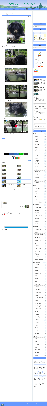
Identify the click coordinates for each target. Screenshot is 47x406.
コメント (3, 214)
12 (39, 37)
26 (39, 39)
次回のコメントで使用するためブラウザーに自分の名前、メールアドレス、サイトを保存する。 (16, 225)
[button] (26, 154)
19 (39, 38)
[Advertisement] (16, 145)
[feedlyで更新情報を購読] (17, 158)
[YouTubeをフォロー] (15, 158)
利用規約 (31, 403)
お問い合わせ (34, 403)
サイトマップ (44, 403)
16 (34, 38)
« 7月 (34, 42)
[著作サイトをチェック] (13, 158)
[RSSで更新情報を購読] (18, 158)
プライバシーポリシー (39, 403)
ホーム (28, 403)
